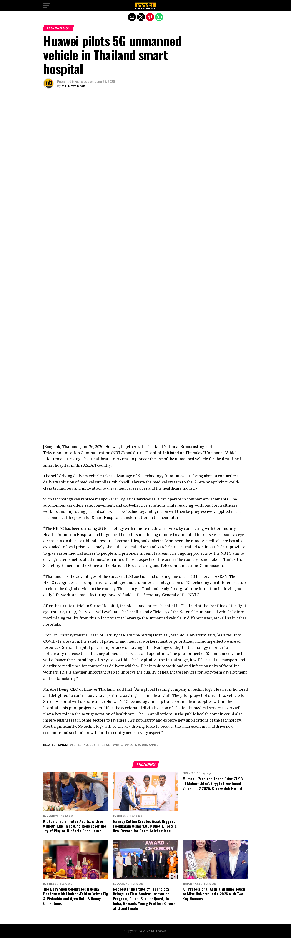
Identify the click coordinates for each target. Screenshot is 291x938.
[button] (46, 5)
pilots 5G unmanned (142, 745)
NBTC (119, 745)
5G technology (83, 745)
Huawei (105, 745)
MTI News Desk (73, 86)
